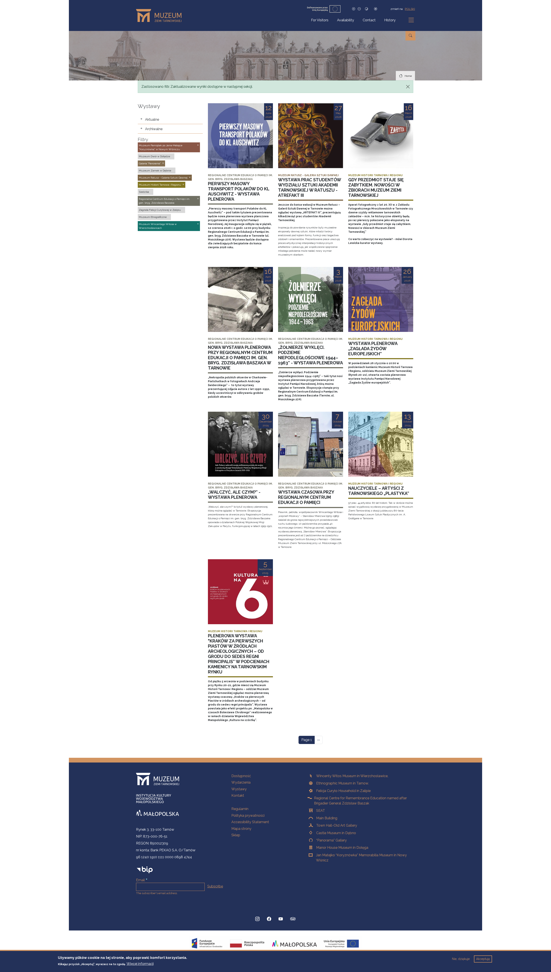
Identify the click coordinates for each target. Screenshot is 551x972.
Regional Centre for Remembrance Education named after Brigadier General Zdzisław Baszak (360, 800)
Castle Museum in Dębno (336, 833)
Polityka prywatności (248, 815)
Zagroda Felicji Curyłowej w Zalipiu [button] (160, 209)
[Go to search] (410, 35)
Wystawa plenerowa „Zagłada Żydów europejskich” (372, 348)
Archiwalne (154, 129)
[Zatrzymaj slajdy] (375, 9)
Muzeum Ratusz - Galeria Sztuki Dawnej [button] (163, 177)
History (390, 20)
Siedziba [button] (144, 191)
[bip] (144, 869)
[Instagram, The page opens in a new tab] (257, 918)
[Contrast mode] (366, 9)
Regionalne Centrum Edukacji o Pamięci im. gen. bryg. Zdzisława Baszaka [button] (164, 200)
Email (140, 880)
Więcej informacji (140, 964)
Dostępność (241, 776)
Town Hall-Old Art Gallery (336, 825)
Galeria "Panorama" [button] (150, 163)
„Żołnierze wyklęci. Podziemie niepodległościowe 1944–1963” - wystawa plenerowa (310, 355)
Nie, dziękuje (461, 959)
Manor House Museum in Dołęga (342, 848)
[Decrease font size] (359, 9)
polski (410, 9)
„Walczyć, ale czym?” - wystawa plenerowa (234, 495)
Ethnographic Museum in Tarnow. (342, 783)
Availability (345, 20)
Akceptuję (483, 959)
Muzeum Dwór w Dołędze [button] (154, 156)
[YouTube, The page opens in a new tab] (280, 918)
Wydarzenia (241, 782)
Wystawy (239, 789)
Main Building (326, 818)
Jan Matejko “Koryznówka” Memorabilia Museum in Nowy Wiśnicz (361, 857)
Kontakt (237, 795)
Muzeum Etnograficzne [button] (153, 217)
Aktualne (152, 119)
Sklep (235, 835)
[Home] (160, 15)
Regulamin (239, 809)
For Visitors (319, 20)
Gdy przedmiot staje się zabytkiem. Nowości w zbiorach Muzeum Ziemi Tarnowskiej (376, 187)
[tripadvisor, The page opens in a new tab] (293, 919)
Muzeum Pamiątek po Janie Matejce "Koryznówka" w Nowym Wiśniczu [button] (160, 147)
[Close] (408, 87)
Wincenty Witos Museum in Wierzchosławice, (352, 776)
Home (408, 75)
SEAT (320, 811)
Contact (369, 20)
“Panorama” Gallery (331, 840)
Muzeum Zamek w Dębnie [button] (155, 170)
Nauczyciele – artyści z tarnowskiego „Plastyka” (378, 491)
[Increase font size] (353, 9)
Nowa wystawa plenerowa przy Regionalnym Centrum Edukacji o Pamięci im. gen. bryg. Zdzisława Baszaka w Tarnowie (240, 358)
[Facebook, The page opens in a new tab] (269, 918)
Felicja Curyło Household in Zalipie (343, 791)
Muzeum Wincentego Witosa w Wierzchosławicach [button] (158, 226)
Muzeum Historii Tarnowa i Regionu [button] (160, 184)
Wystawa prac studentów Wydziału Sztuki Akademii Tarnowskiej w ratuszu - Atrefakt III (309, 187)
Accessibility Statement (250, 822)
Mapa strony (241, 829)
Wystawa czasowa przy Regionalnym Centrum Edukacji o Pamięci (306, 497)
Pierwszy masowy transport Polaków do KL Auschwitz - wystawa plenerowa (238, 191)
